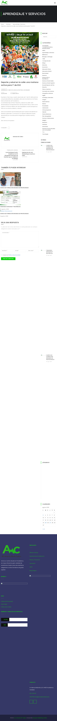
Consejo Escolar (46, 61)
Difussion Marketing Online (40, 718)
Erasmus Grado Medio (48, 81)
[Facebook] (9, 128)
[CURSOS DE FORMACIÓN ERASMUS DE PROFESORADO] (10, 179)
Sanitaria (44, 124)
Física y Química (46, 89)
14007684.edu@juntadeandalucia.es (39, 697)
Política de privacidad (14, 255)
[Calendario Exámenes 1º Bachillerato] (10, 198)
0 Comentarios (14, 93)
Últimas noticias (34, 552)
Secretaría (45, 126)
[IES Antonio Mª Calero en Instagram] (35, 702)
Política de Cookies (6, 607)
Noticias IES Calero (18, 136)
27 (50, 522)
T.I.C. (43, 132)
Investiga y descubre (47, 97)
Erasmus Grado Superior (48, 83)
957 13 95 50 (33, 693)
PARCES (44, 112)
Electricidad (45, 73)
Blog (5, 624)
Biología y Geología (47, 56)
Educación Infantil (46, 71)
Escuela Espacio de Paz (48, 85)
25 (45, 522)
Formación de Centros (48, 91)
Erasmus (44, 75)
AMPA (43, 50)
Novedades (27, 90)
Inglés (43, 95)
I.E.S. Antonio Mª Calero (20, 718)
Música (44, 103)
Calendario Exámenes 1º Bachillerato (10, 206)
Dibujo (43, 63)
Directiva (44, 65)
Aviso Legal (4, 604)
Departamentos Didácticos (37, 556)
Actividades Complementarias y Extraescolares (47, 47)
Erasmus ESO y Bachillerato (46, 78)
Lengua (44, 99)
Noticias (8, 24)
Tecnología (45, 134)
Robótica (44, 122)
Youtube (6, 619)
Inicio (2, 24)
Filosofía (44, 87)
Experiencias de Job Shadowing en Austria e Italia (28, 154)
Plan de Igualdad (46, 116)
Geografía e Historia (47, 93)
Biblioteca (44, 54)
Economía (44, 67)
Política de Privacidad (7, 601)
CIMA (43, 59)
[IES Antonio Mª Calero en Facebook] (31, 702)
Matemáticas (45, 101)
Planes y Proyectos (35, 560)
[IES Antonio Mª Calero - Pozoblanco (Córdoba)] (4, 2)
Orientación (45, 108)
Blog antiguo (33, 570)
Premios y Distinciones (48, 118)
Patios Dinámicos (46, 114)
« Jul (43, 529)
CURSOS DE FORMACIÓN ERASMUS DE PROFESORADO (14, 188)
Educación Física (18, 90)
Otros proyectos (46, 110)
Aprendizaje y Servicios (19, 24)
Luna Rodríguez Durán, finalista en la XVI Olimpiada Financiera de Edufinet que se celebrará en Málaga (11, 155)
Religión (44, 120)
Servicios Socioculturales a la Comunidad (48, 129)
